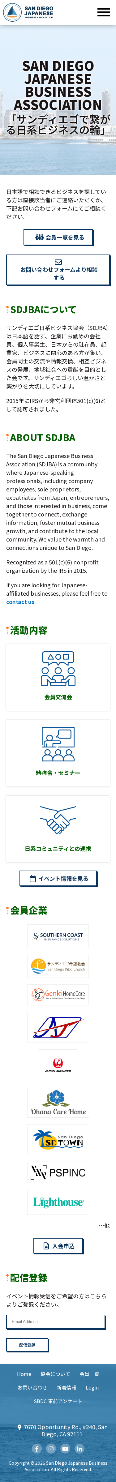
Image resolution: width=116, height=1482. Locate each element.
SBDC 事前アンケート (58, 1401)
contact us (20, 602)
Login (92, 1387)
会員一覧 (89, 1373)
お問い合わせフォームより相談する (59, 273)
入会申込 (63, 1246)
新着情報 (66, 1387)
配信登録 (27, 1345)
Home (24, 1373)
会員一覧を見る (64, 237)
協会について (55, 1373)
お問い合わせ (32, 1387)
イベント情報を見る (63, 878)
